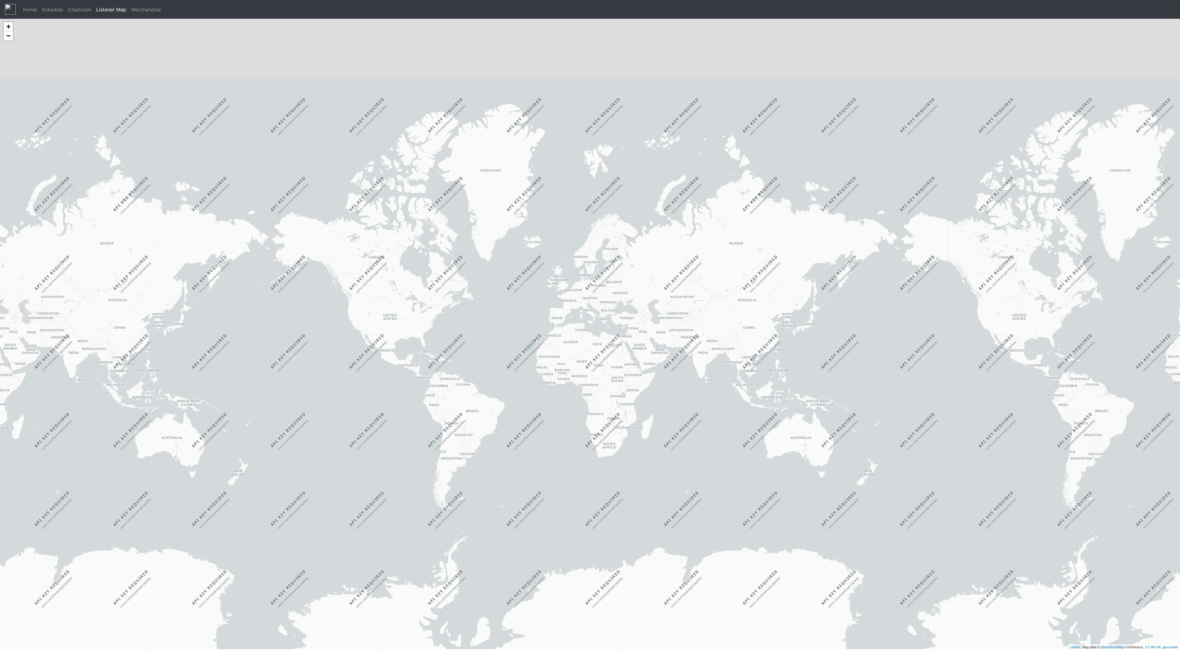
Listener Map (111, 9)
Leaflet (1075, 646)
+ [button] (8, 26)
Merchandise (146, 9)
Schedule (52, 9)
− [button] (8, 36)
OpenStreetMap (1112, 646)
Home (30, 9)
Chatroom (79, 9)
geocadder (1170, 646)
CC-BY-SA (1153, 646)
